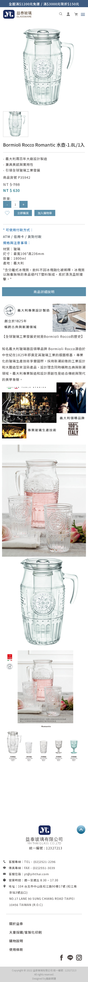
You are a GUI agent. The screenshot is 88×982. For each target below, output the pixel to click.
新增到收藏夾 (7, 213)
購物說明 (16, 940)
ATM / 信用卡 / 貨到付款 (22, 236)
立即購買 (23, 213)
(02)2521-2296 (44, 862)
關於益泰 (16, 923)
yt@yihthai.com (36, 874)
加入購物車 (45, 213)
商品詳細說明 (44, 291)
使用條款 (16, 949)
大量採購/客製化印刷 (25, 932)
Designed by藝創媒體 (44, 978)
